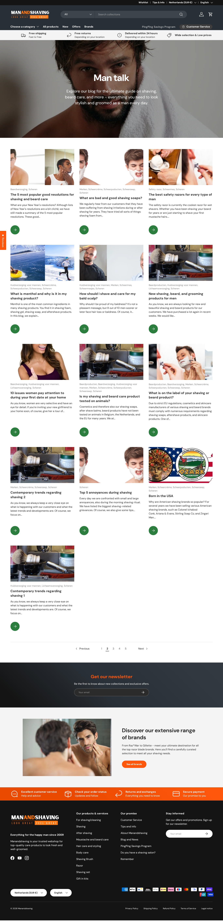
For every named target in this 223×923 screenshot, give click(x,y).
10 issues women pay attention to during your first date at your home (38, 395)
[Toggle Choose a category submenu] (38, 27)
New (65, 26)
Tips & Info (158, 2)
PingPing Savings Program (158, 27)
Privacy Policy (131, 908)
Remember (127, 859)
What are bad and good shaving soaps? (111, 198)
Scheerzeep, (129, 189)
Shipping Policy (150, 908)
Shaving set (83, 872)
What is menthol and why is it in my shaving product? (38, 296)
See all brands (134, 764)
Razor (79, 865)
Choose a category (22, 26)
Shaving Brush (84, 859)
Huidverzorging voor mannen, (26, 285)
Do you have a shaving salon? (138, 852)
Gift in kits (82, 878)
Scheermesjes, (88, 288)
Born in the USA (161, 496)
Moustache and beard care (92, 839)
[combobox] (124, 14)
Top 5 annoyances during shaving (106, 492)
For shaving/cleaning (88, 820)
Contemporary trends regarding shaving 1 (36, 593)
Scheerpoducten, (113, 189)
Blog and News (129, 839)
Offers (76, 26)
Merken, (84, 189)
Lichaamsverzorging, (160, 288)
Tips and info (128, 826)
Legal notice (207, 908)
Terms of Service (188, 908)
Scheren (33, 189)
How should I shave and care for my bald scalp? (108, 296)
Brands (88, 26)
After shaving (84, 833)
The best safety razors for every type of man (180, 196)
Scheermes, (169, 189)
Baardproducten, (158, 285)
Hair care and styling (88, 846)
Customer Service (131, 820)
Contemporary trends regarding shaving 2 (36, 494)
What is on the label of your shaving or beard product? (179, 395)
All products (51, 26)
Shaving (81, 826)
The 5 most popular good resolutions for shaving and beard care (42, 196)
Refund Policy (169, 908)
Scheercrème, (96, 189)
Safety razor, (156, 189)
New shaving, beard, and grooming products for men (176, 296)
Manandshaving (25, 908)
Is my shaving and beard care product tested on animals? (110, 398)
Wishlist (143, 2)
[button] (210, 14)
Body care (82, 852)
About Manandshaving (134, 833)
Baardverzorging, (19, 189)
